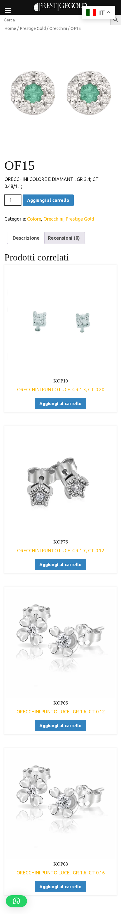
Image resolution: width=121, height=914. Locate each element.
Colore (34, 218)
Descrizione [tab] (26, 238)
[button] (16, 901)
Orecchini (58, 28)
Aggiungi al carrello (48, 200)
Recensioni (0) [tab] (64, 238)
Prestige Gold (33, 28)
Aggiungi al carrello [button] (60, 403)
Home (10, 28)
